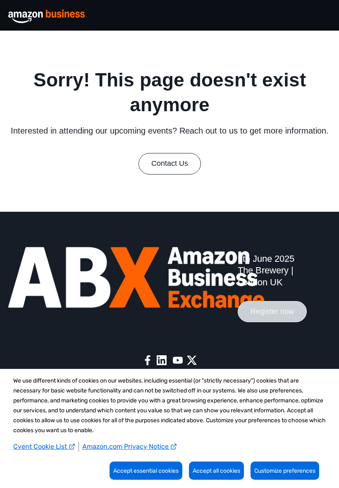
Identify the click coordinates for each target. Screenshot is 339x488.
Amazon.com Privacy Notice (126, 446)
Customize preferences (284, 470)
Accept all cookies (216, 470)
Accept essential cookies (146, 470)
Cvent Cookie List (41, 446)
